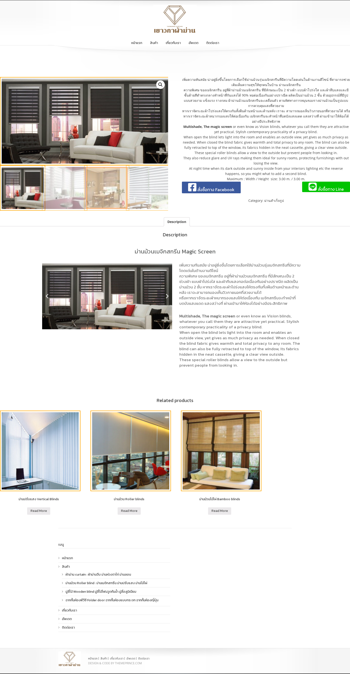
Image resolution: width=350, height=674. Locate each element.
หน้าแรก (136, 42)
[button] (47, 296)
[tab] (177, 221)
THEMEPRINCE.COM (128, 663)
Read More (38, 510)
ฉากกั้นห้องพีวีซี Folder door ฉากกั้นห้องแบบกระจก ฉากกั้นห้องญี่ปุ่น (111, 600)
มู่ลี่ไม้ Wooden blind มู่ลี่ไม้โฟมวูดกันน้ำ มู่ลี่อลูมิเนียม (100, 591)
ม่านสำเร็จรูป (274, 200)
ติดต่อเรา (212, 42)
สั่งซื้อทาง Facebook (215, 189)
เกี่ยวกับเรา (173, 42)
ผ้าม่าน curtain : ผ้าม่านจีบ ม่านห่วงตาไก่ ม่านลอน (98, 574)
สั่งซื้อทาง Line (330, 189)
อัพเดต (193, 42)
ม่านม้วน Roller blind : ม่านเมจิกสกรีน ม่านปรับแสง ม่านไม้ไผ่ (106, 583)
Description (176, 221)
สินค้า (154, 42)
